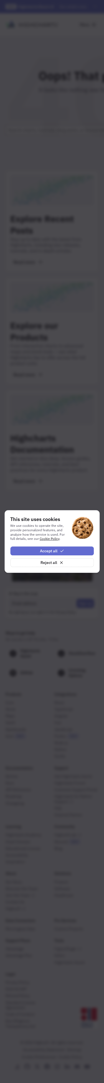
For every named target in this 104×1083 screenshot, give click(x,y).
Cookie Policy (49, 539)
